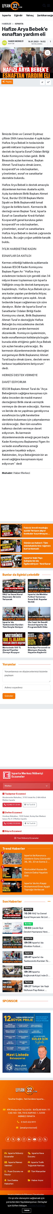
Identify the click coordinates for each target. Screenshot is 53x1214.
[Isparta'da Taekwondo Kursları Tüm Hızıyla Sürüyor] (14, 613)
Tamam (26, 1210)
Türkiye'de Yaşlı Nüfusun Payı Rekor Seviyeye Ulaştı (36, 988)
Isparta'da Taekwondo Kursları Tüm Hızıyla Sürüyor (13, 624)
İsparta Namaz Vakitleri (13, 1164)
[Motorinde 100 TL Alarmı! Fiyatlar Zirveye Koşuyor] (14, 639)
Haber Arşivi (37, 1180)
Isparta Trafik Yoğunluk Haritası (36, 1164)
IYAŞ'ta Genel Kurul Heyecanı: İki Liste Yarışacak (13, 596)
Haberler (6, 24)
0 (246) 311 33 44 (13, 805)
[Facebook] (8, 1139)
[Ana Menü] (48, 6)
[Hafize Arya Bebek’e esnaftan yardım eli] (26, 62)
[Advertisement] (26, 737)
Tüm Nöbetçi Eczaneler (28, 838)
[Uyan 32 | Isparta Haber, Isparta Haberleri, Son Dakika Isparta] (12, 6)
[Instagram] (23, 1139)
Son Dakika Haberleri (11, 1182)
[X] (13, 1139)
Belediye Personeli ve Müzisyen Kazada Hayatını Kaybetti (39, 650)
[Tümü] (49, 901)
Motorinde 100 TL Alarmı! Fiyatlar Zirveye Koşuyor (12, 650)
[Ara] (44, 6)
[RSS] (45, 1139)
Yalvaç (30, 15)
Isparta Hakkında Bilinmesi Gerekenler (26, 1194)
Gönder (9, 696)
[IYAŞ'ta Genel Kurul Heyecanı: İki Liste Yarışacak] (14, 586)
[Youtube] (34, 1139)
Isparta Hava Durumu (36, 1155)
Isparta (6, 15)
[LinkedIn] (29, 1139)
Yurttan (28, 982)
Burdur (28, 924)
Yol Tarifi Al (30, 805)
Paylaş (9, 82)
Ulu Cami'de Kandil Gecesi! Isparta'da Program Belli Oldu (37, 624)
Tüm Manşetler (38, 1171)
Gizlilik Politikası (36, 1205)
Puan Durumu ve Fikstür (13, 1173)
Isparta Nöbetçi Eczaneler (13, 1155)
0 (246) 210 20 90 (13, 823)
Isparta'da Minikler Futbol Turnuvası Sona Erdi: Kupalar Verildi (34, 944)
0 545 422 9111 (28, 1122)
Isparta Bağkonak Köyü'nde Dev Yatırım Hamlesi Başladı (37, 974)
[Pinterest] (18, 1139)
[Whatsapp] (39, 1139)
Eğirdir (18, 15)
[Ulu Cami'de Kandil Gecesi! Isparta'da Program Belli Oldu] (39, 613)
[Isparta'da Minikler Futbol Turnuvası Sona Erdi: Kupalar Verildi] (39, 586)
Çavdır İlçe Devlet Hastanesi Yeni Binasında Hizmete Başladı (35, 930)
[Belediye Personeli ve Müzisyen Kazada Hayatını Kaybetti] (39, 639)
